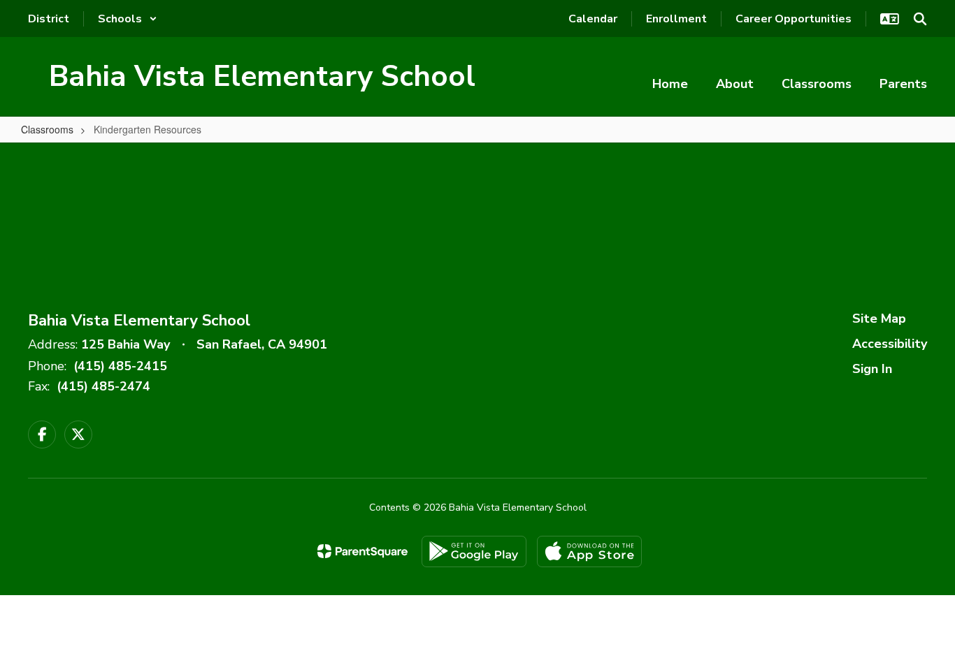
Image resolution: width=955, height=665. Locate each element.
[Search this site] (920, 19)
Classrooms (47, 129)
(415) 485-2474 (103, 386)
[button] (127, 19)
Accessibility (889, 343)
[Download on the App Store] (589, 551)
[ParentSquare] (362, 551)
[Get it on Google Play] (474, 551)
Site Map (879, 318)
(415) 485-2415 (120, 366)
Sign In (872, 368)
